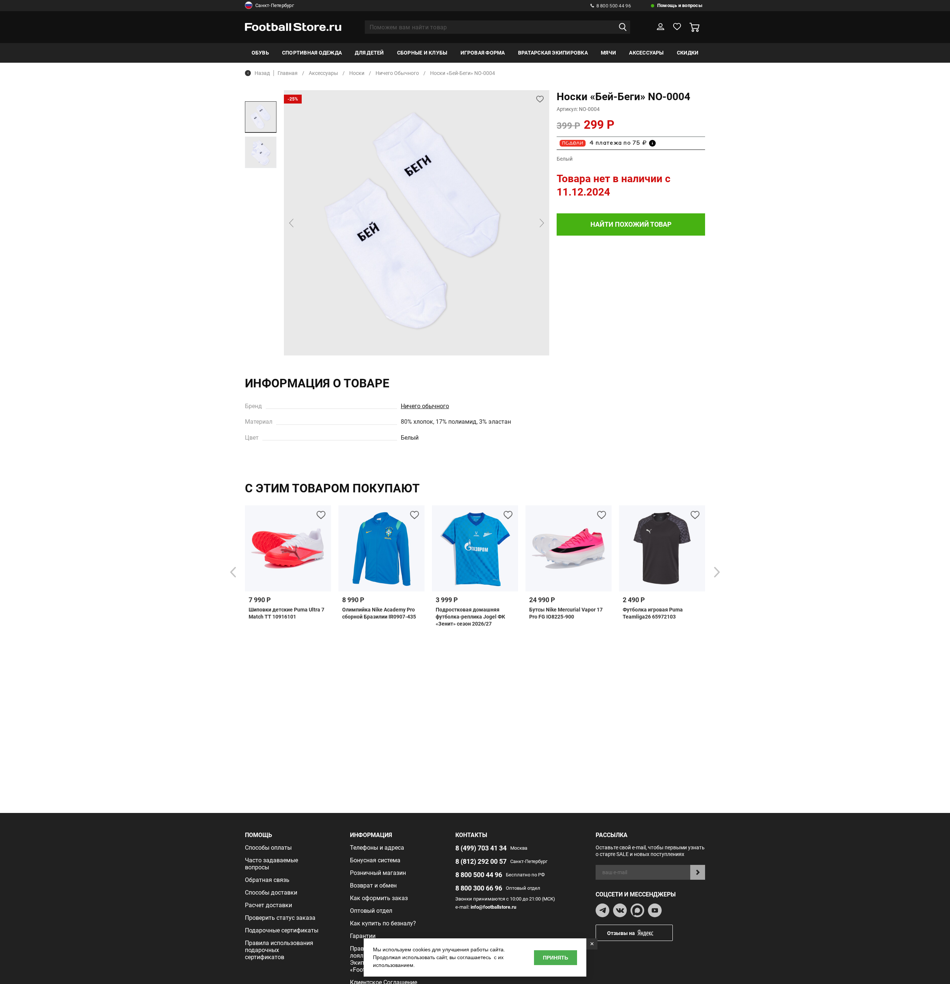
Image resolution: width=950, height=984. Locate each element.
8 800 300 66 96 (478, 888)
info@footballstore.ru (493, 907)
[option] (260, 117)
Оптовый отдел (371, 910)
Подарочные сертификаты (281, 930)
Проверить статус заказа (280, 917)
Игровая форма (483, 53)
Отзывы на (621, 933)
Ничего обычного (425, 406)
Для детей (369, 53)
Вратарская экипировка (553, 53)
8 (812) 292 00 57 (481, 861)
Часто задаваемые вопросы (271, 864)
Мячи (608, 53)
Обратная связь (267, 879)
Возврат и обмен (373, 885)
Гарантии (363, 935)
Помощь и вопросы (679, 5)
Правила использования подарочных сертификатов (279, 950)
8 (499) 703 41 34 (481, 848)
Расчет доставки (268, 905)
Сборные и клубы (422, 53)
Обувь (260, 53)
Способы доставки (271, 892)
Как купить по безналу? (383, 923)
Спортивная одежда (312, 53)
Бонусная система (375, 860)
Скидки (687, 53)
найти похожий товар (631, 224)
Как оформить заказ (379, 898)
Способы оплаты (268, 847)
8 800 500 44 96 (613, 6)
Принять (555, 958)
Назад (262, 73)
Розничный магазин (378, 872)
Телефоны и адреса (377, 847)
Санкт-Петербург (274, 5)
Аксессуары (646, 53)
